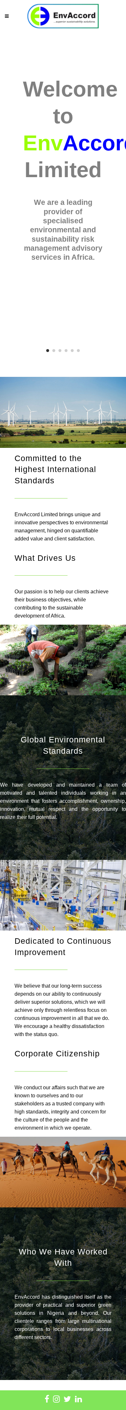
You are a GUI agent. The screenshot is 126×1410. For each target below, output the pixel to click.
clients (81, 591)
